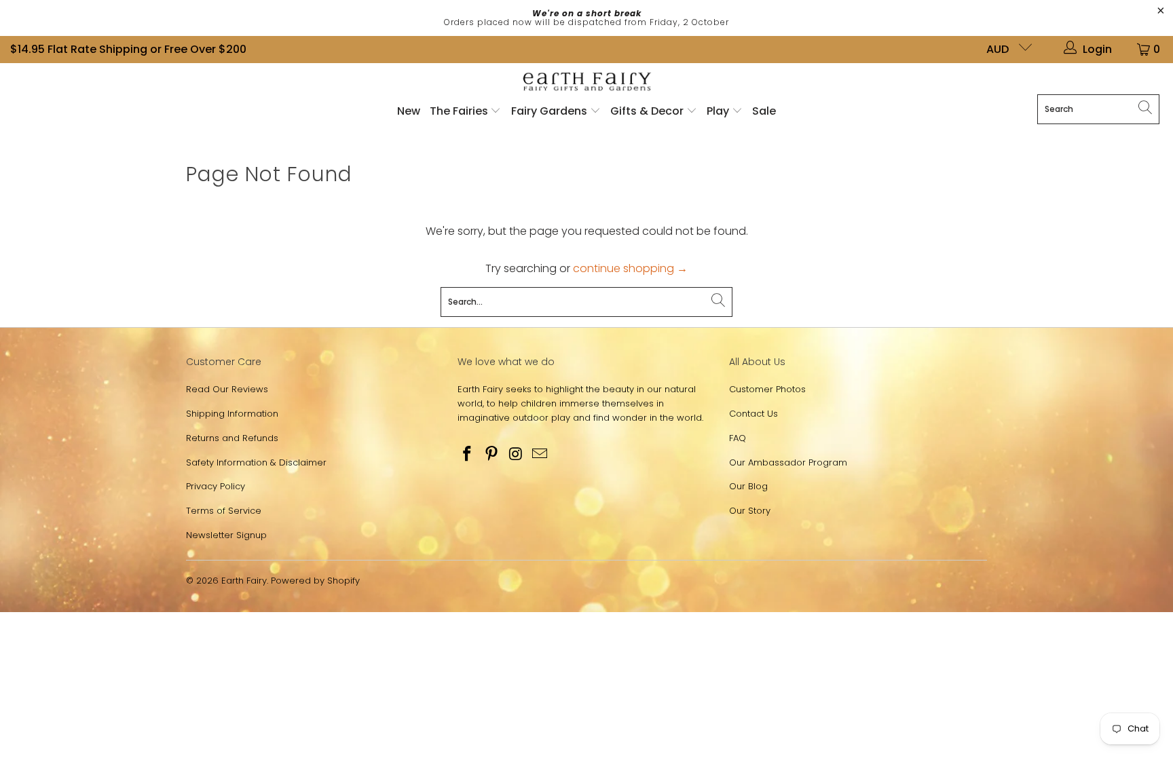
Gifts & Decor (648, 111)
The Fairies (460, 111)
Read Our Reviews (227, 389)
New (408, 111)
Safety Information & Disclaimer (256, 462)
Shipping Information (232, 413)
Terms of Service (223, 510)
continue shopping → (630, 268)
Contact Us (753, 413)
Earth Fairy (244, 580)
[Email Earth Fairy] (540, 454)
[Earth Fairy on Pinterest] (492, 454)
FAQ (737, 438)
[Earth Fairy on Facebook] (468, 454)
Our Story (749, 510)
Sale (764, 111)
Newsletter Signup (226, 535)
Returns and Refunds (232, 438)
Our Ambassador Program (788, 462)
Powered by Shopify (315, 580)
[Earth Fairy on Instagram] (516, 454)
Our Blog (748, 486)
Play (718, 111)
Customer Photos (767, 389)
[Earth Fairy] (587, 82)
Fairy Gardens (550, 111)
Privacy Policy (215, 486)
